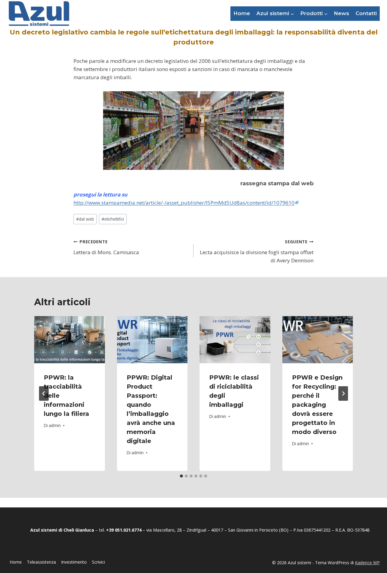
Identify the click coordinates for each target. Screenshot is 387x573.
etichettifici (113, 219)
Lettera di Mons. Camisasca (106, 247)
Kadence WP (367, 562)
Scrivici (98, 562)
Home (241, 13)
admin (55, 425)
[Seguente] (343, 393)
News (341, 13)
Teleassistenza (41, 562)
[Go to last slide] (44, 393)
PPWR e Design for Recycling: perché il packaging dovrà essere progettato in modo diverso (317, 404)
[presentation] (69, 339)
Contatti (366, 13)
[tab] (181, 476)
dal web (85, 219)
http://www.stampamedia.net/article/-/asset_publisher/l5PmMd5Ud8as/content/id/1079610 (183, 202)
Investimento (74, 562)
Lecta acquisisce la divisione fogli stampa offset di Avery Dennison (257, 251)
